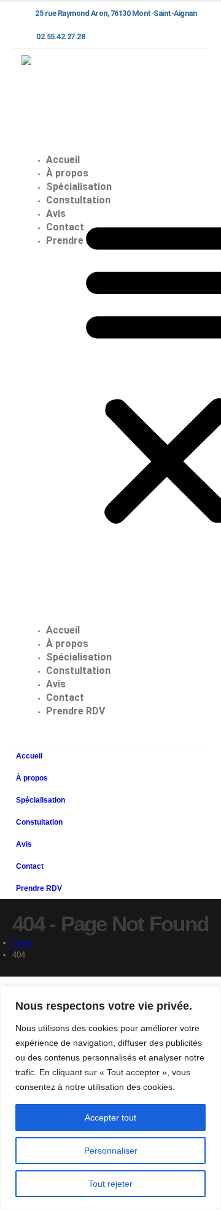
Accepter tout (110, 1117)
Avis (56, 684)
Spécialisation (79, 657)
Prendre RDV (75, 240)
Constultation (78, 670)
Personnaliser (111, 1150)
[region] (110, 1098)
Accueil (63, 630)
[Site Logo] (59, 95)
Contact (65, 697)
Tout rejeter (110, 1184)
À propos (67, 643)
